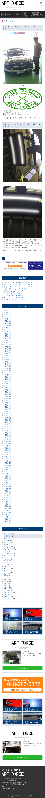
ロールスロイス (9, 598)
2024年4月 (7, 359)
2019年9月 (7, 445)
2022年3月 (7, 391)
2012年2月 (7, 516)
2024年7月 (7, 354)
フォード (7, 570)
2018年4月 (7, 477)
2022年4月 (7, 389)
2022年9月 (7, 387)
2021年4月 (7, 410)
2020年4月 (7, 432)
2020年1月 (7, 438)
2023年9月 (7, 372)
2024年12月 (8, 344)
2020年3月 (7, 434)
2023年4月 (7, 382)
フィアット (7, 546)
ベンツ (6, 587)
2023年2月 (7, 385)
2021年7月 (7, 404)
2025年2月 (7, 340)
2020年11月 (7, 419)
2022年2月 (7, 393)
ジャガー (7, 564)
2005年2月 (7, 522)
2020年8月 (7, 425)
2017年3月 (7, 501)
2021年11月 (7, 396)
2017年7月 (7, 494)
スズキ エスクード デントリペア (15, 288)
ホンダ (6, 581)
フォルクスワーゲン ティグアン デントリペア (19, 282)
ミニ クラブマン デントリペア (14, 295)
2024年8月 (7, 352)
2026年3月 (7, 316)
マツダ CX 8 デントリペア (13, 292)
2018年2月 (7, 481)
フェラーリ (7, 540)
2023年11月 (7, 368)
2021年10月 (8, 398)
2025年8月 (7, 329)
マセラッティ (8, 548)
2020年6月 (7, 428)
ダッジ (6, 566)
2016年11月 (7, 509)
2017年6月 (7, 496)
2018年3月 (7, 479)
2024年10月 (8, 348)
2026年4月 (7, 314)
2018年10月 (8, 466)
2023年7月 (7, 376)
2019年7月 (7, 449)
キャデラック (8, 553)
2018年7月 (7, 471)
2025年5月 (7, 335)
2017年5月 (7, 497)
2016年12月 (8, 507)
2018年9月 (7, 467)
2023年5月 (7, 380)
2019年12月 (8, 439)
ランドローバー (9, 550)
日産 (5, 583)
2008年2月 (7, 518)
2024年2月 (7, 363)
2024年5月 (7, 357)
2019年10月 (8, 443)
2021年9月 (7, 400)
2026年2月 (7, 318)
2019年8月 (7, 447)
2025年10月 (8, 326)
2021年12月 (8, 395)
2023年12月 (8, 367)
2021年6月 (7, 406)
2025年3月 (7, 339)
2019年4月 (7, 454)
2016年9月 (7, 510)
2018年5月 (7, 475)
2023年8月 (7, 374)
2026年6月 (7, 311)
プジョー (7, 594)
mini (5, 557)
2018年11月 (7, 464)
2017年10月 (8, 488)
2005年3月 (7, 520)
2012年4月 (7, 514)
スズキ (6, 576)
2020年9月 (7, 423)
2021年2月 (7, 413)
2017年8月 (7, 492)
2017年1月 (7, 505)
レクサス (7, 559)
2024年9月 (7, 350)
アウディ (7, 572)
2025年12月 (8, 322)
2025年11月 (7, 324)
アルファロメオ (9, 592)
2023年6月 (7, 378)
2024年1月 (7, 365)
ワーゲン (7, 591)
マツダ (6, 561)
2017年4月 (7, 499)
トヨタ (6, 577)
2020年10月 (8, 421)
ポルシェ (7, 596)
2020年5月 (7, 430)
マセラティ (7, 542)
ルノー (6, 574)
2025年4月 (7, 337)
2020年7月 (7, 426)
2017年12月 (8, 484)
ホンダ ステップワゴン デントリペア (16, 299)
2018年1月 (7, 482)
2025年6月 (7, 333)
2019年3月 (7, 456)
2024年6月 (7, 355)
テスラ (6, 563)
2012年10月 (8, 512)
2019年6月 (7, 451)
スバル (6, 579)
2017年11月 (7, 486)
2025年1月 (7, 342)
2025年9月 (7, 327)
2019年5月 (7, 453)
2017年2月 (7, 503)
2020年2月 (7, 436)
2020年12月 (8, 417)
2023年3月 (7, 383)
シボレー (7, 544)
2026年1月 (7, 320)
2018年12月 (8, 462)
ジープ (6, 552)
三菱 (5, 585)
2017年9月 (7, 490)
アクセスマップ (23, 668)
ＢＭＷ (6, 589)
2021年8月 (7, 402)
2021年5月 (7, 408)
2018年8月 (7, 469)
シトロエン (7, 533)
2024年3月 (7, 361)
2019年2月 (7, 458)
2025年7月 (7, 331)
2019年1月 (7, 460)
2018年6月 (7, 473)
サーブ (6, 538)
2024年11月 (7, 346)
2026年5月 (7, 312)
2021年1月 (7, 415)
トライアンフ (8, 555)
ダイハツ (7, 568)
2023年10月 (8, 370)
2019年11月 (7, 441)
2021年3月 (7, 411)
